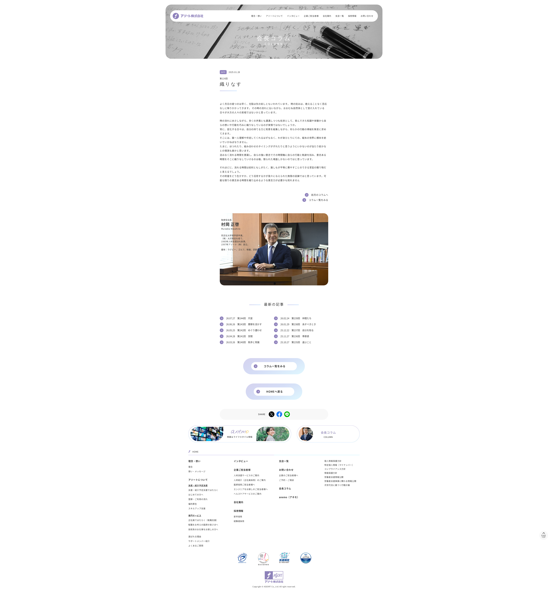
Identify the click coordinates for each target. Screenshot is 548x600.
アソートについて (274, 16)
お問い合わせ (367, 16)
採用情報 (352, 16)
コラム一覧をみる (275, 366)
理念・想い (256, 16)
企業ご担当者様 (311, 16)
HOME (195, 452)
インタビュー (293, 16)
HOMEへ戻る (274, 391)
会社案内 (327, 16)
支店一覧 (339, 16)
